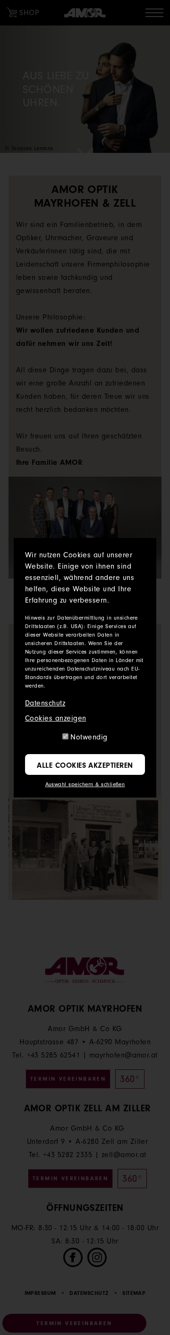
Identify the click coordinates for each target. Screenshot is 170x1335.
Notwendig (88, 737)
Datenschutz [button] (45, 703)
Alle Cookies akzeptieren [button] (85, 765)
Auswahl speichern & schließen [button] (85, 784)
